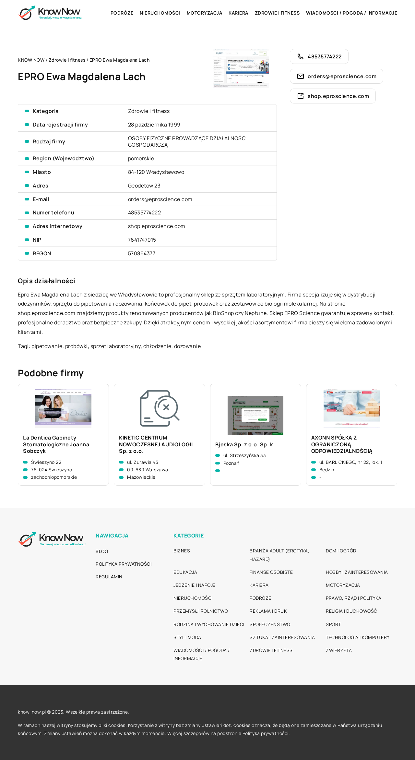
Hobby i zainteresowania (357, 572)
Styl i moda (187, 637)
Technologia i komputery (358, 637)
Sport (333, 624)
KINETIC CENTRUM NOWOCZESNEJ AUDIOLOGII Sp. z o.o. (156, 444)
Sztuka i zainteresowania (282, 637)
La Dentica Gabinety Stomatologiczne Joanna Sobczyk (56, 444)
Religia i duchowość (351, 611)
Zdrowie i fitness (277, 13)
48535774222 (144, 212)
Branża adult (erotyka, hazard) (279, 555)
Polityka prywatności (123, 564)
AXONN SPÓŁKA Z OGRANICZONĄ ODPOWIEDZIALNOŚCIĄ (342, 444)
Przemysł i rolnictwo (200, 611)
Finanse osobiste (271, 572)
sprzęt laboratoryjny (115, 346)
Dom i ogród (341, 551)
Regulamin (109, 576)
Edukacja (185, 572)
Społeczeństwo (270, 624)
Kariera (238, 13)
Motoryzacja (204, 13)
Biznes (181, 551)
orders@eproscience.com (160, 199)
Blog (102, 551)
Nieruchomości (160, 13)
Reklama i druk (268, 611)
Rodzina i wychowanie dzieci (208, 624)
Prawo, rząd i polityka (353, 598)
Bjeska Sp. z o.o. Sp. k (244, 444)
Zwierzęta (339, 650)
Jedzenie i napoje (194, 585)
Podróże (122, 13)
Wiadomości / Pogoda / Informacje (351, 13)
